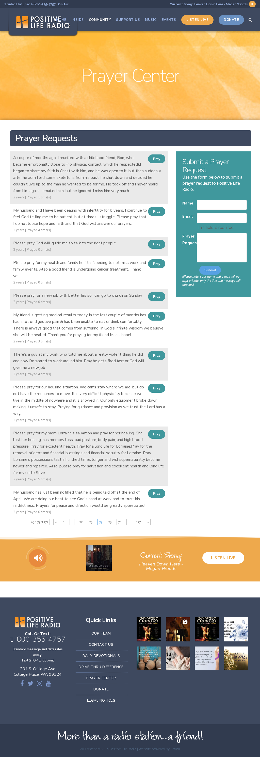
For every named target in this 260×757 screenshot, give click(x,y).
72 (81, 522)
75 (109, 522)
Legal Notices (101, 700)
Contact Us (101, 644)
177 (138, 522)
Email (187, 216)
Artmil (175, 749)
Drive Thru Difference (101, 667)
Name (187, 203)
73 (90, 522)
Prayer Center (101, 678)
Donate (101, 689)
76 (119, 522)
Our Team (101, 633)
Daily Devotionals (101, 655)
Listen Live (223, 557)
